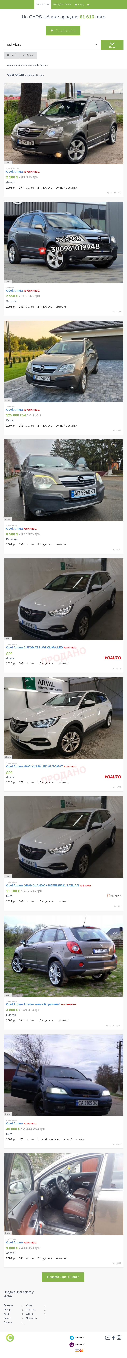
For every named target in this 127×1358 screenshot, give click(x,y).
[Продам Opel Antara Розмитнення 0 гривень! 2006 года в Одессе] (63, 956)
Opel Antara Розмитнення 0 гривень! (33, 1004)
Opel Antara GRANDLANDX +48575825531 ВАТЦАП (42, 885)
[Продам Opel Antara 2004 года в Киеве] (63, 1075)
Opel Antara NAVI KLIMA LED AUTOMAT (34, 766)
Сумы (29, 1305)
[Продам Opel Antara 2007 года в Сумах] (63, 361)
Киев (6, 1313)
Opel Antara (15, 171)
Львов (7, 1318)
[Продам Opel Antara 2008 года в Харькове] (63, 242)
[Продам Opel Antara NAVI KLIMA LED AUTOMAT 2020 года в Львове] (63, 718)
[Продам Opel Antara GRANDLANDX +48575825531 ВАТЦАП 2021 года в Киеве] (63, 837)
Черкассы (31, 1318)
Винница (8, 1305)
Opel (12, 55)
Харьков (30, 1309)
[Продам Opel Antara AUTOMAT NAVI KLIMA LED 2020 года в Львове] (63, 599)
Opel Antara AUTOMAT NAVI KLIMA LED (34, 647)
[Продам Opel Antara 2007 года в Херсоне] (63, 1194)
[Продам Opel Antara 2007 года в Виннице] (63, 480)
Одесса (8, 1322)
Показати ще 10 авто (63, 1277)
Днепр (7, 1309)
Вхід (81, 4)
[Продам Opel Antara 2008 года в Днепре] (63, 123)
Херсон (30, 1313)
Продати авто (62, 4)
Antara (29, 55)
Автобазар (42, 4)
